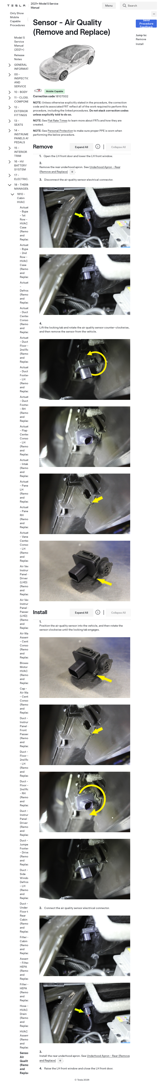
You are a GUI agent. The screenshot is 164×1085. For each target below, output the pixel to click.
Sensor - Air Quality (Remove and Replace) (26, 1063)
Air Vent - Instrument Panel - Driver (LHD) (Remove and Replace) (27, 580)
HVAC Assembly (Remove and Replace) (26, 1039)
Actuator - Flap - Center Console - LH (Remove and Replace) (25, 440)
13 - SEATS (18, 122)
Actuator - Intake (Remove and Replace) (25, 468)
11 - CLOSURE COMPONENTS (24, 99)
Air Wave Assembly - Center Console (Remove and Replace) (26, 645)
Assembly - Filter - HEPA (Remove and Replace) (26, 968)
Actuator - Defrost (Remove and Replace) (25, 292)
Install (140, 44)
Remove (141, 39)
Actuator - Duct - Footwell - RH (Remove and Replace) (25, 408)
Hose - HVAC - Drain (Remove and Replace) (25, 1015)
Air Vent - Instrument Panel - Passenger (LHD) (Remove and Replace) (27, 613)
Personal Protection (60, 130)
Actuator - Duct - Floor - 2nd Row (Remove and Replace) (25, 349)
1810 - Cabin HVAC (21, 198)
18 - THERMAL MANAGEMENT (24, 186)
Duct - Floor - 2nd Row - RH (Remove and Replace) (25, 793)
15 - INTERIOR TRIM (20, 151)
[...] (72, 172)
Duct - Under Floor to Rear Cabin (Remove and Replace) (25, 917)
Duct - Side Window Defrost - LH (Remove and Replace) (25, 884)
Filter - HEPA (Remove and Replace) (25, 992)
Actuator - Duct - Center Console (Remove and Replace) (25, 320)
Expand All (81, 147)
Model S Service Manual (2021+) (19, 43)
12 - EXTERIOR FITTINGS (21, 111)
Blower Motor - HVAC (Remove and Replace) (25, 673)
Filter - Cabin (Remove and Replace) (25, 945)
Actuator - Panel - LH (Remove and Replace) (25, 491)
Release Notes (19, 57)
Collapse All (118, 147)
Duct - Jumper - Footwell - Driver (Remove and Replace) (25, 852)
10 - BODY (21, 92)
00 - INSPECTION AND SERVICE (22, 80)
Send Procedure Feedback (146, 24)
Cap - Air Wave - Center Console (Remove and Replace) (25, 700)
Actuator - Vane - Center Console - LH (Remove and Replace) (25, 546)
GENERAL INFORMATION (24, 66)
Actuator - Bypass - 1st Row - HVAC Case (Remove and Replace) (25, 223)
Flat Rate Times (57, 120)
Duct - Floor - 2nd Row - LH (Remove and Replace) (25, 763)
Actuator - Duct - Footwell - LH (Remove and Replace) (25, 379)
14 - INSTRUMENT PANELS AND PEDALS (23, 136)
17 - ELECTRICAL (22, 177)
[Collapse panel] (154, 14)
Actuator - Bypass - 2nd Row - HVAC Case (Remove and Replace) (25, 261)
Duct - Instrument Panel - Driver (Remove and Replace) (27, 822)
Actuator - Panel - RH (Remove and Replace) (25, 517)
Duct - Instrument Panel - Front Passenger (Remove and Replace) (27, 732)
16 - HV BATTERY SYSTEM (20, 165)
